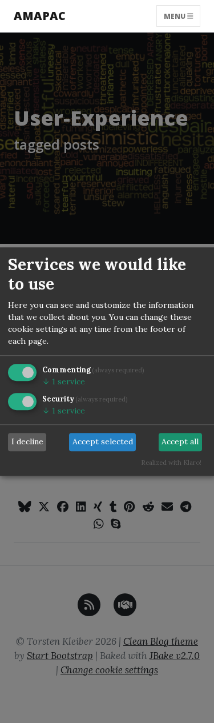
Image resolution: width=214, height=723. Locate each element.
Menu (175, 16)
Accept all (180, 442)
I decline (27, 442)
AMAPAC (40, 15)
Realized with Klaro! (171, 463)
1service (63, 381)
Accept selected (102, 442)
